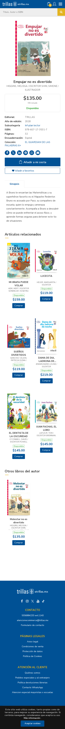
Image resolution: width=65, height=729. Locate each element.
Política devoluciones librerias (32, 682)
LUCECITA (46, 276)
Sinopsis (14, 184)
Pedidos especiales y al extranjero (32, 677)
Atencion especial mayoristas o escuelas (32, 692)
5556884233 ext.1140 (33, 615)
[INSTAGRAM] (27, 601)
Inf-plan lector (32, 125)
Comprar (18, 305)
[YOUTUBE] (37, 601)
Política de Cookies (32, 656)
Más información (32, 718)
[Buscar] (61, 12)
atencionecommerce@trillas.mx (32, 620)
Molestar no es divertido (18, 521)
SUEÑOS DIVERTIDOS (18, 353)
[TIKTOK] (43, 601)
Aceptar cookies (33, 723)
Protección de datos (33, 651)
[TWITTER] (32, 601)
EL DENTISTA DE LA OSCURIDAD (18, 434)
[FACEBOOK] (21, 601)
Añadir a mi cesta (34, 162)
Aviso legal (32, 641)
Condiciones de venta (32, 646)
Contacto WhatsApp (32, 687)
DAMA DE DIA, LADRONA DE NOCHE (46, 359)
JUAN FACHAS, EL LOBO (46, 428)
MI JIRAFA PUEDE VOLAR (18, 284)
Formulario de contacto (32, 625)
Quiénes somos (32, 672)
